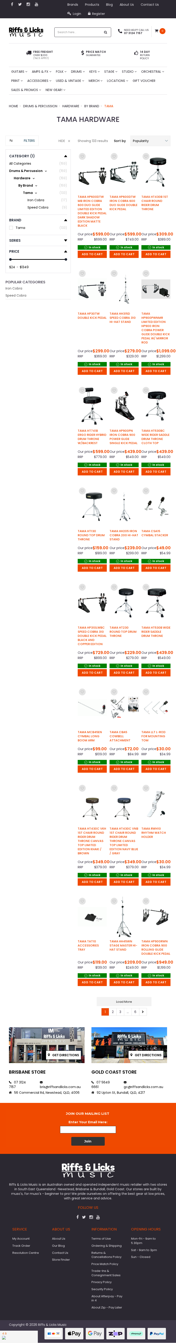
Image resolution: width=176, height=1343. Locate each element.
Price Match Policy (104, 1264)
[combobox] (78, 32)
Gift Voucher (144, 80)
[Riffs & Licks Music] (26, 30)
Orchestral (151, 71)
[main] (124, 584)
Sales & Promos (25, 90)
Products (92, 4)
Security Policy (102, 1289)
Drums (77, 71)
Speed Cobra (16, 295)
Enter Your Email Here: (88, 1122)
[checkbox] (38, 170)
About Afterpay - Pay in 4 (106, 1298)
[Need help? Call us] (120, 31)
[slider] (10, 259)
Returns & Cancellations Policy (106, 1255)
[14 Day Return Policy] (136, 55)
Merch (94, 80)
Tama (108, 106)
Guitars (18, 71)
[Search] (106, 32)
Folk (60, 71)
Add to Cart (92, 254)
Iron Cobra (14, 288)
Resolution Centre (25, 1253)
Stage (109, 71)
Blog (109, 4)
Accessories (38, 80)
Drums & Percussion (40, 106)
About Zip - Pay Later (106, 1307)
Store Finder (61, 1259)
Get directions (65, 1055)
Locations (116, 80)
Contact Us (150, 4)
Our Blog (58, 1246)
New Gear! (54, 90)
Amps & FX (40, 71)
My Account (21, 1238)
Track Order (21, 1246)
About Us (127, 4)
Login (76, 13)
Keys (93, 71)
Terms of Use (101, 1238)
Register (98, 13)
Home (13, 106)
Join (87, 1141)
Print (16, 80)
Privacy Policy (101, 1282)
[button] (150, 140)
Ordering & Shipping (106, 1246)
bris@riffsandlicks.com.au (60, 1087)
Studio (128, 71)
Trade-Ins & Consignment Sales (106, 1273)
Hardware (70, 106)
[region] (38, 578)
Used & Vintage (69, 80)
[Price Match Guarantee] (82, 53)
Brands (72, 4)
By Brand (91, 106)
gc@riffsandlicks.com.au (143, 1087)
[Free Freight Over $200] (28, 55)
